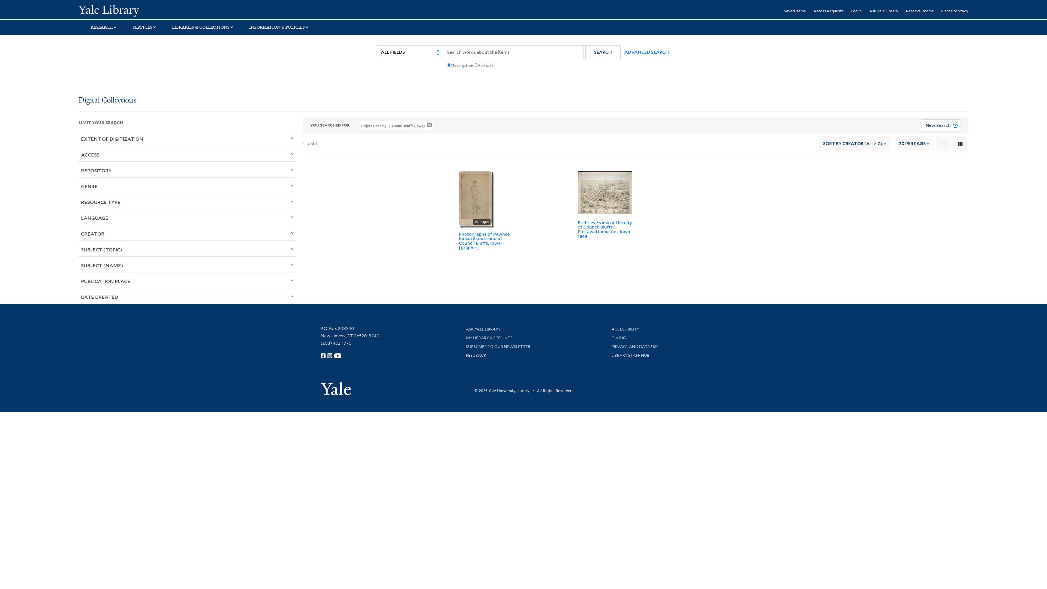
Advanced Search (646, 52)
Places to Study (954, 10)
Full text (485, 65)
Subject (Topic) (101, 249)
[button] (603, 52)
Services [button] (142, 27)
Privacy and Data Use (635, 346)
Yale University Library (145, 10)
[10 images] (475, 198)
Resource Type (101, 202)
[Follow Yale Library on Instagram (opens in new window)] (329, 355)
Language (94, 218)
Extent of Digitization (112, 139)
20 (912, 143)
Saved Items (795, 10)
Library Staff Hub (630, 355)
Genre (89, 186)
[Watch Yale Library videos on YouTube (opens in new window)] (337, 355)
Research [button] (102, 27)
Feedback (476, 355)
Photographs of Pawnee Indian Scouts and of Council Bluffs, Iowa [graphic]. (484, 240)
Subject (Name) (102, 265)
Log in (856, 10)
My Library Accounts (489, 338)
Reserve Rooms (920, 10)
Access (90, 154)
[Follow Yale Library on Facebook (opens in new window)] (323, 355)
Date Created (99, 297)
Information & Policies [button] (277, 27)
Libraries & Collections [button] (201, 27)
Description (462, 65)
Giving (619, 338)
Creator (92, 233)
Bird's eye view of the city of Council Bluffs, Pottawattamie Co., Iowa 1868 (605, 229)
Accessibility (625, 329)
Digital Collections (107, 100)
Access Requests (828, 10)
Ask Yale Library (883, 10)
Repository (96, 170)
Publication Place (105, 281)
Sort (852, 143)
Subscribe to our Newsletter (498, 346)
